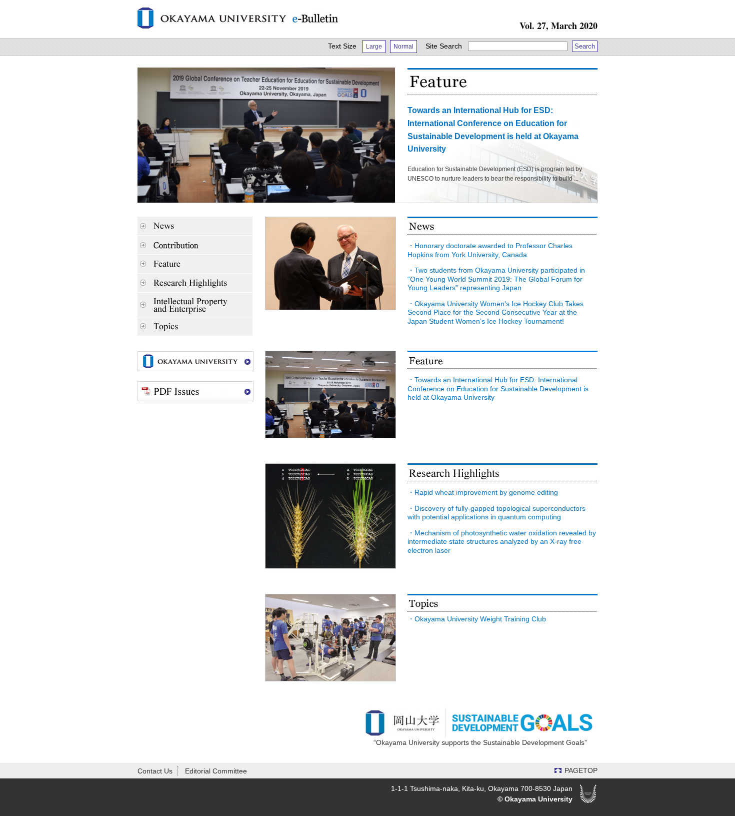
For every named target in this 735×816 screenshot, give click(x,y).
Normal (404, 46)
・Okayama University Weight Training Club (477, 619)
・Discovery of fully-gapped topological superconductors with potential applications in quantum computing (497, 512)
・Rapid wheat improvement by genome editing (483, 492)
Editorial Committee (216, 771)
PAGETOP (581, 770)
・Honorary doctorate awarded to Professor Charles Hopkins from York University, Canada (490, 250)
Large (374, 46)
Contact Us (155, 771)
